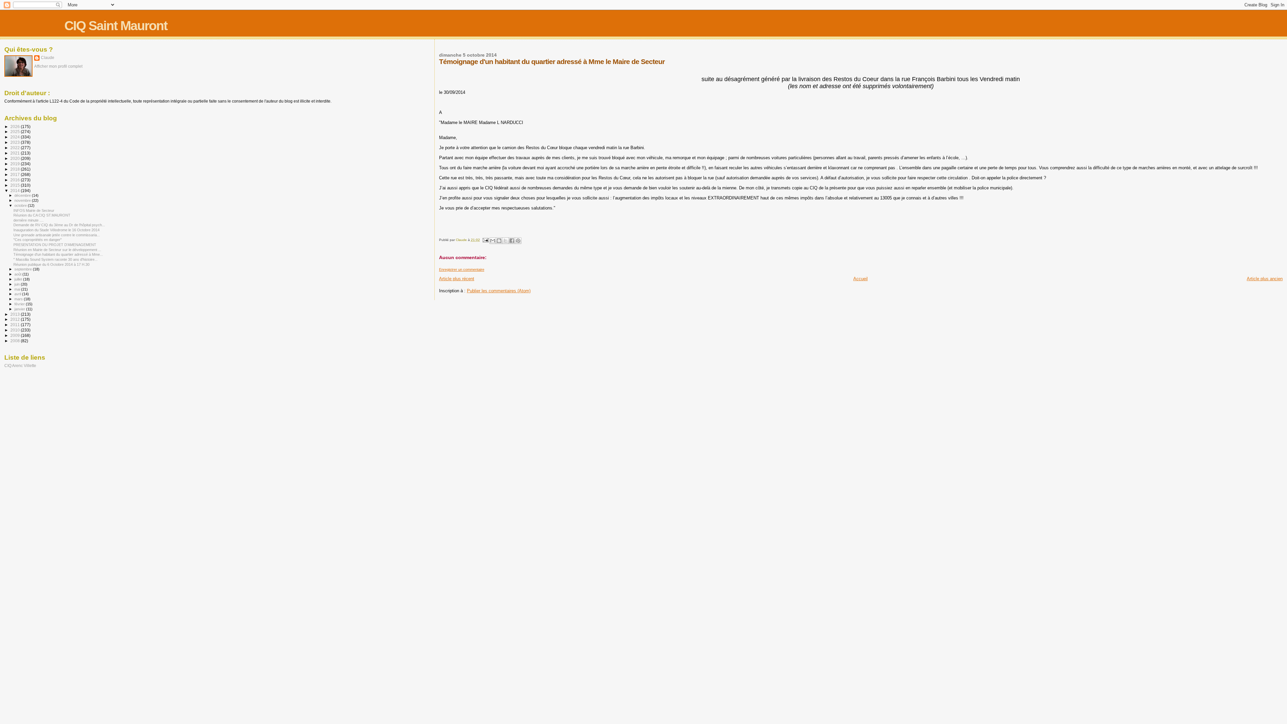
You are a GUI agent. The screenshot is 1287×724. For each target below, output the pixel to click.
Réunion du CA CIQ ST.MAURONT (41, 215)
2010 (15, 330)
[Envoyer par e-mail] (492, 240)
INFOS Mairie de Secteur (33, 210)
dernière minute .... (28, 220)
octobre (21, 205)
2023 (15, 142)
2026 (15, 126)
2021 (15, 153)
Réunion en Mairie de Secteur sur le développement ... (57, 250)
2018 (15, 169)
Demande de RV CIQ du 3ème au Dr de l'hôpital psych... (59, 225)
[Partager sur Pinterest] (518, 240)
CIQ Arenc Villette (20, 365)
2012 (15, 319)
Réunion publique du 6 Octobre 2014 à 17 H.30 (51, 264)
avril (18, 294)
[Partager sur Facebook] (511, 240)
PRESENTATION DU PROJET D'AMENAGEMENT (54, 245)
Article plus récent (456, 278)
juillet (18, 279)
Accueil (860, 278)
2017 (15, 174)
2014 (15, 190)
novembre (23, 200)
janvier (20, 309)
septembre (23, 269)
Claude (47, 57)
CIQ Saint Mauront (115, 25)
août (18, 274)
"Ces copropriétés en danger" (37, 240)
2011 (15, 324)
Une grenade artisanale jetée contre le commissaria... (56, 235)
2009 (15, 335)
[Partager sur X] (505, 240)
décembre (23, 195)
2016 (15, 180)
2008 (15, 341)
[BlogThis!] (499, 240)
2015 (15, 185)
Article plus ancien (1265, 278)
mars (19, 299)
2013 (15, 314)
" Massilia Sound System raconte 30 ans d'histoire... (55, 259)
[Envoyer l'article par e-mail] (485, 240)
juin (17, 284)
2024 (15, 137)
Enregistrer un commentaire (461, 269)
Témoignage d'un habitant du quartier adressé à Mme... (58, 254)
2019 (15, 164)
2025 (15, 131)
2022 (15, 147)
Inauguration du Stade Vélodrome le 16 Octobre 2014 (56, 230)
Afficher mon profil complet (58, 66)
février (20, 304)
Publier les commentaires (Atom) (499, 290)
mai (17, 289)
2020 (15, 158)
